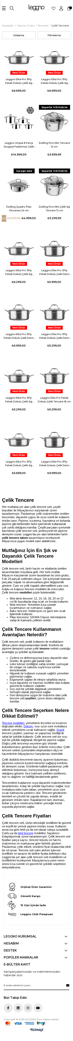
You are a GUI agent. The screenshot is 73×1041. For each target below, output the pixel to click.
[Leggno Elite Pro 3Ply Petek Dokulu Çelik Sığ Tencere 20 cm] (19, 376)
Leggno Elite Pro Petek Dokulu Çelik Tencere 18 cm (54, 399)
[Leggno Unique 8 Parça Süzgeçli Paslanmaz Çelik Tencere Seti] (19, 122)
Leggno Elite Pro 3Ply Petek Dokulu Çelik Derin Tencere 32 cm (54, 463)
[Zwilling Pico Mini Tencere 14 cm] (54, 122)
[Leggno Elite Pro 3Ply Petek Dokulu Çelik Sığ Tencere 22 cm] (19, 440)
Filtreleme (54, 35)
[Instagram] (28, 1007)
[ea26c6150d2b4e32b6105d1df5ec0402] (25, 1023)
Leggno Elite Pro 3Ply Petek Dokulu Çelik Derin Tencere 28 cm (54, 336)
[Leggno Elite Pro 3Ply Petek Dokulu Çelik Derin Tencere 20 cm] (54, 249)
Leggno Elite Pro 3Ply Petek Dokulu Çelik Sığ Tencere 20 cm (18, 399)
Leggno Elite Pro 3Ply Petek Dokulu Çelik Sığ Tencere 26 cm (18, 81)
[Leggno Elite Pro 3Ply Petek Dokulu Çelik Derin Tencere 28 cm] (54, 313)
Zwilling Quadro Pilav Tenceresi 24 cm (19, 208)
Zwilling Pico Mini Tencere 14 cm (54, 144)
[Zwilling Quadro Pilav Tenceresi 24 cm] (19, 185)
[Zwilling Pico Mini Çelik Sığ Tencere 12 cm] (54, 185)
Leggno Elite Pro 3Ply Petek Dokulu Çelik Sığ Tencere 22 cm (18, 463)
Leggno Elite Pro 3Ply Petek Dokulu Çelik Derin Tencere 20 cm (54, 272)
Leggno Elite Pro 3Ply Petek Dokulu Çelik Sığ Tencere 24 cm (18, 272)
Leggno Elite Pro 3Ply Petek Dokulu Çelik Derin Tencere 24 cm (19, 336)
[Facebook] (8, 1007)
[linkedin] (18, 1007)
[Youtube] (37, 1007)
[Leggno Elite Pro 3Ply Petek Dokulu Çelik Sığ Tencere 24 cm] (19, 249)
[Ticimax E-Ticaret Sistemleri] (36, 1030)
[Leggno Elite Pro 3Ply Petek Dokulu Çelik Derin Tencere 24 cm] (19, 313)
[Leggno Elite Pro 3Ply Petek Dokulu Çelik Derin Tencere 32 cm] (54, 440)
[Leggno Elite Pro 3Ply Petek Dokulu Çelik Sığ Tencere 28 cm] (54, 58)
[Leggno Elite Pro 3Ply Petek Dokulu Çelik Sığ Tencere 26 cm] (19, 58)
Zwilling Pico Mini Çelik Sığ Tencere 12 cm (54, 208)
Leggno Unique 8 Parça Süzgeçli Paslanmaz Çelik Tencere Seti (19, 144)
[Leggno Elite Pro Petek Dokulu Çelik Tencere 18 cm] (54, 376)
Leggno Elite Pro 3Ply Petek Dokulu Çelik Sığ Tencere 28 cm (54, 81)
